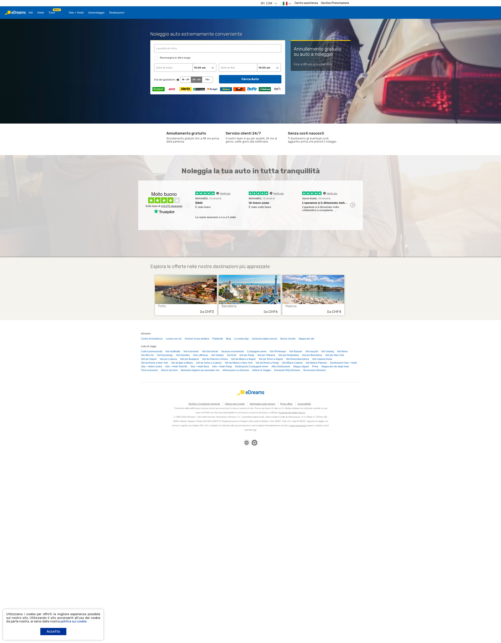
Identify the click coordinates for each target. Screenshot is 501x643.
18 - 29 (185, 79)
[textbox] (217, 48)
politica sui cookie (73, 621)
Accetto (53, 631)
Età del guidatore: (165, 79)
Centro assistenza (306, 3)
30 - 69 (196, 79)
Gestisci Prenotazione (335, 3)
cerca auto (250, 79)
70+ (207, 79)
